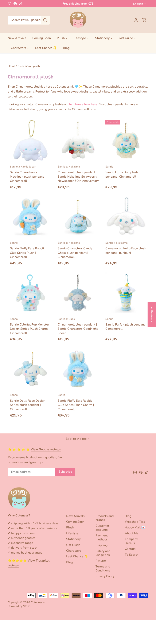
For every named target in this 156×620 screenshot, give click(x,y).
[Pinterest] (15, 4)
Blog (69, 562)
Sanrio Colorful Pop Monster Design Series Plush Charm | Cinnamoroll (29, 326)
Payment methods (102, 537)
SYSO (26, 606)
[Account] (136, 20)
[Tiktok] (20, 4)
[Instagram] (9, 4)
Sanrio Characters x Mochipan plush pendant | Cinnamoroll (27, 174)
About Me (131, 533)
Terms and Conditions (103, 568)
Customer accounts (102, 528)
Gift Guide (73, 545)
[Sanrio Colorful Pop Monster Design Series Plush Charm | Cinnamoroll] (30, 292)
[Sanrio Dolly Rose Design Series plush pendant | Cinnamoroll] (30, 368)
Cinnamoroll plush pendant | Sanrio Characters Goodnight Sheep (78, 326)
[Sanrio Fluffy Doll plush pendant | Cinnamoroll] (125, 140)
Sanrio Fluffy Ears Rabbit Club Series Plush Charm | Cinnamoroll (76, 402)
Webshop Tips (135, 522)
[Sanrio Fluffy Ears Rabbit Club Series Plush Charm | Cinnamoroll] (78, 368)
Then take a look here (82, 104)
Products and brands (105, 518)
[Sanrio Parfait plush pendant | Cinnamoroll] (125, 292)
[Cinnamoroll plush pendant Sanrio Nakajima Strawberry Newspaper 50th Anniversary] (78, 140)
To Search (131, 555)
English (138, 4)
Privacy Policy (105, 576)
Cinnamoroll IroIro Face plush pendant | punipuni (125, 248)
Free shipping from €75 (78, 4)
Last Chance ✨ (77, 556)
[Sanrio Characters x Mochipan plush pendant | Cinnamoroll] (30, 140)
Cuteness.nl (38, 602)
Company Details (131, 541)
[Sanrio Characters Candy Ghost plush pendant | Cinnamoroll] (78, 216)
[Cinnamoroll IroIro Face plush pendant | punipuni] (125, 216)
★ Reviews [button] (152, 314)
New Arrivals (75, 516)
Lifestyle (72, 533)
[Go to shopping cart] (144, 20)
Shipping (101, 545)
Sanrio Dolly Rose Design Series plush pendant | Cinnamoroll (27, 402)
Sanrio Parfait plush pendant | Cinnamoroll (125, 324)
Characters (73, 551)
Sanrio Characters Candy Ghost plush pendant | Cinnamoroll (75, 250)
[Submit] (45, 20)
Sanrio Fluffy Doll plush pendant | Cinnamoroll (121, 172)
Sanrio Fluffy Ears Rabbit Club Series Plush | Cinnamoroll (27, 250)
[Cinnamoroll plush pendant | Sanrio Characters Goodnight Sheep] (78, 292)
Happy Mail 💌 (135, 527)
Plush (70, 527)
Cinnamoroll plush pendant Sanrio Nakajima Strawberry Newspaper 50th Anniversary (78, 174)
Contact (130, 549)
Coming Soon (75, 522)
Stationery (73, 539)
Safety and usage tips (103, 553)
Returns (101, 561)
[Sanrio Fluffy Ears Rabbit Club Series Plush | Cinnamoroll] (30, 216)
